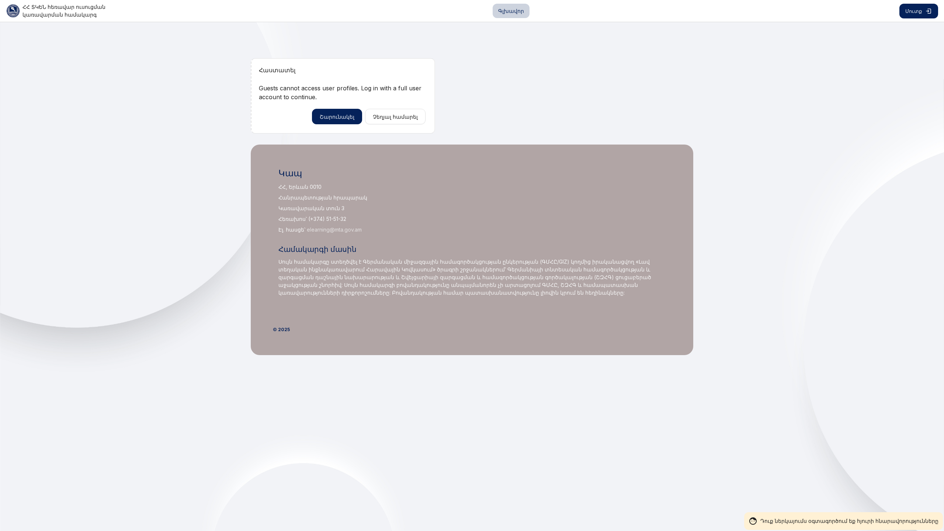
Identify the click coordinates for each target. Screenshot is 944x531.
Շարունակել (337, 117)
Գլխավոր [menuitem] (511, 11)
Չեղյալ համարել (395, 117)
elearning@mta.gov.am (334, 229)
